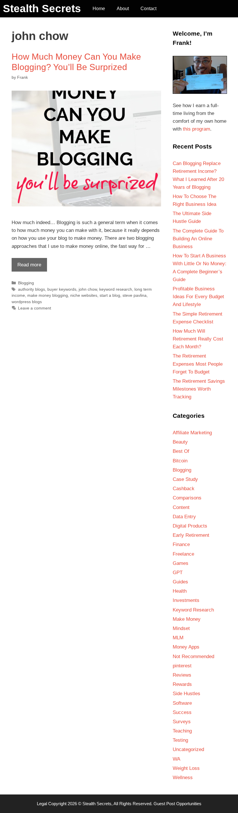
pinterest (182, 666)
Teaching (182, 731)
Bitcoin (180, 461)
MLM (178, 637)
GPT (178, 572)
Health (180, 591)
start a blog (110, 295)
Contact (148, 8)
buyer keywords (61, 289)
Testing (180, 740)
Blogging (26, 283)
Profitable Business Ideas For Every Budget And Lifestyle (198, 296)
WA (176, 759)
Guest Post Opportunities (177, 803)
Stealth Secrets (42, 8)
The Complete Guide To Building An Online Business (198, 238)
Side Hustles (186, 693)
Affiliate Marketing (192, 432)
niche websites (83, 295)
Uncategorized (188, 749)
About (123, 8)
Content (181, 507)
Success (182, 712)
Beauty (180, 442)
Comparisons (187, 498)
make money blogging (47, 295)
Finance (181, 544)
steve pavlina (134, 295)
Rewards (182, 684)
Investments (186, 600)
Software (182, 703)
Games (180, 563)
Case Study (185, 479)
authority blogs (31, 289)
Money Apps (186, 647)
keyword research (115, 289)
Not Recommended (193, 656)
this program (196, 129)
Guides (180, 582)
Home (99, 8)
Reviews (182, 675)
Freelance (183, 554)
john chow (88, 289)
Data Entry (184, 516)
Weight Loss (186, 768)
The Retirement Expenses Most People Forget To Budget (198, 363)
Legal (42, 803)
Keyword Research (193, 610)
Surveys (182, 721)
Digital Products (190, 526)
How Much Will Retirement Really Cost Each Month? (198, 338)
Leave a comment (34, 308)
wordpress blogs (27, 301)
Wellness (183, 777)
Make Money (187, 619)
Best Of (181, 451)
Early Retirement (191, 535)
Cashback (183, 488)
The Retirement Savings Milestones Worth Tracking (199, 389)
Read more (26, 267)
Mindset (181, 628)
